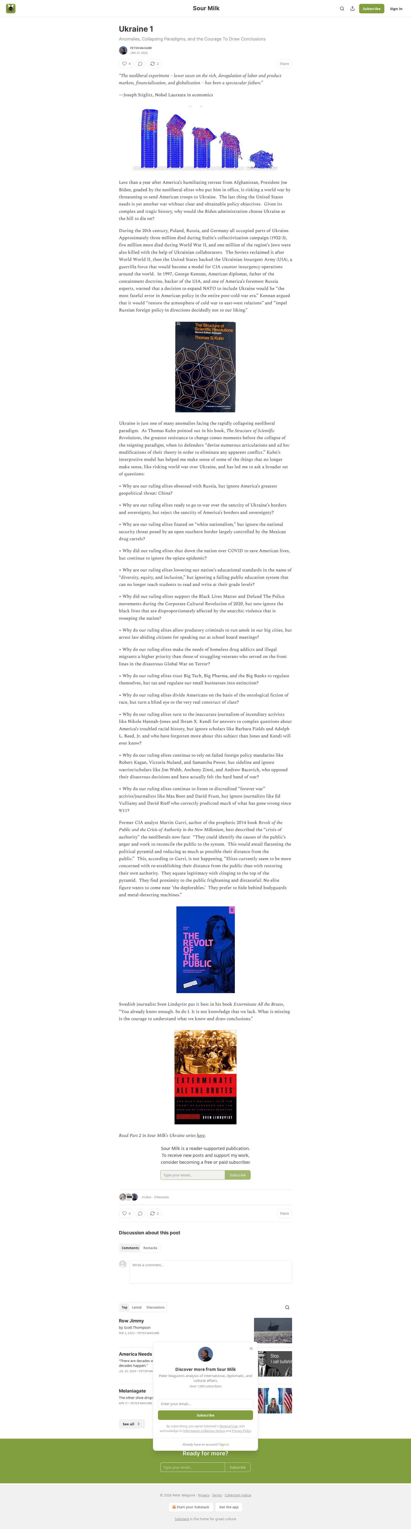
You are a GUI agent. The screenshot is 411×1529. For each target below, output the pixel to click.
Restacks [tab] (150, 1248)
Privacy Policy (241, 1431)
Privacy (203, 1495)
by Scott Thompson (135, 1327)
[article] (205, 1330)
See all (128, 1424)
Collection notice (238, 1495)
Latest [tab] (137, 1307)
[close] (251, 1348)
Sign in (396, 8)
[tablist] (139, 1248)
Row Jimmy (131, 1321)
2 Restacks (161, 1197)
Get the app (229, 1507)
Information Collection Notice (204, 1431)
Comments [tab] (130, 1248)
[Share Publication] (352, 8)
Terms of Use (228, 1426)
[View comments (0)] (140, 63)
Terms (217, 1495)
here (201, 1135)
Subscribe (372, 8)
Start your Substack (193, 1507)
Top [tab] (124, 1307)
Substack (182, 1519)
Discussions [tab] (155, 1307)
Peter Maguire (141, 48)
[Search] (342, 8)
